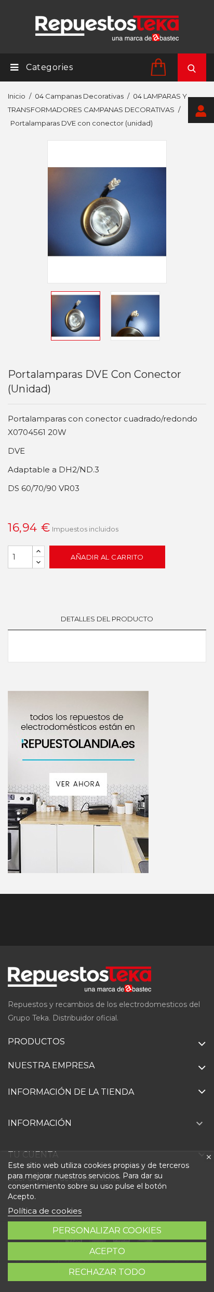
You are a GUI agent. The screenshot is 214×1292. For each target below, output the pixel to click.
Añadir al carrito (107, 557)
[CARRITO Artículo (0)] (160, 66)
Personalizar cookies (107, 1230)
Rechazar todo (107, 1272)
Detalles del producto (107, 619)
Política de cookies (45, 1211)
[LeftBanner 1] (78, 782)
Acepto (107, 1251)
